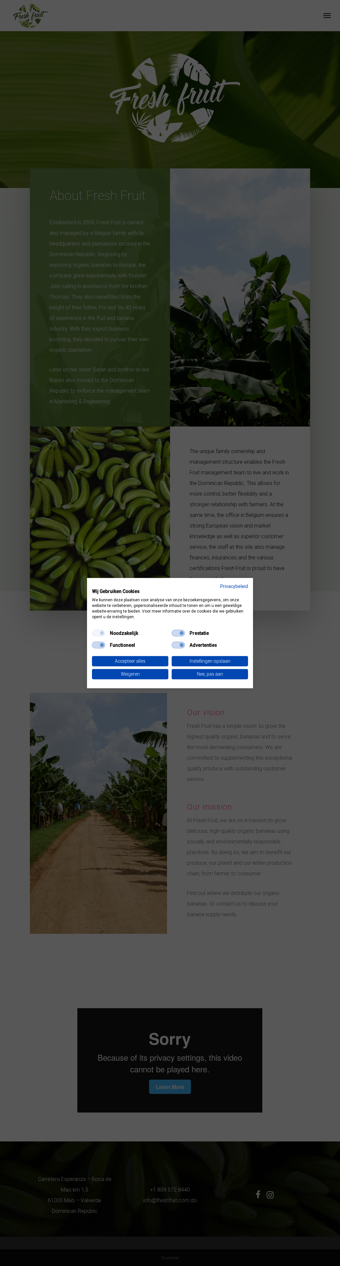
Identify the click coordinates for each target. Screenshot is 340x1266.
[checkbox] (98, 633)
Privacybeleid (234, 586)
